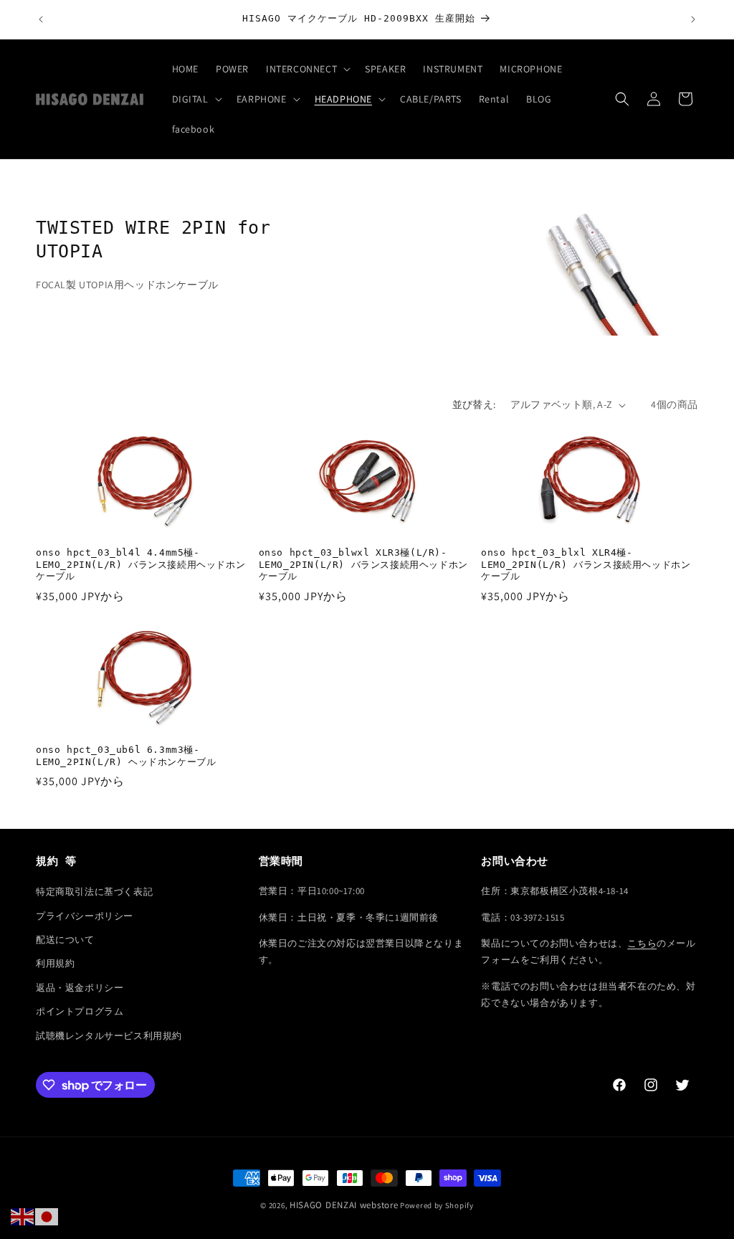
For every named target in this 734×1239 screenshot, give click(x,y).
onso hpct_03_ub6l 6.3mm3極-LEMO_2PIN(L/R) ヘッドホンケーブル (126, 755)
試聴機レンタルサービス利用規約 (109, 1036)
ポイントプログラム (79, 1011)
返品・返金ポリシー (79, 988)
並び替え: (474, 404)
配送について (65, 940)
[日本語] (47, 1216)
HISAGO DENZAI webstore (344, 1205)
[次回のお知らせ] (693, 19)
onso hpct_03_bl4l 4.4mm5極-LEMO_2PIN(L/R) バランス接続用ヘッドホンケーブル (140, 564)
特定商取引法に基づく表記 (94, 892)
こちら (642, 943)
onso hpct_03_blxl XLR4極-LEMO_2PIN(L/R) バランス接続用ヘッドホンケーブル (585, 564)
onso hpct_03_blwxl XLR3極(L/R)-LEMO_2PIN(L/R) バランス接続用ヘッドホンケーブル (363, 564)
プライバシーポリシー (84, 916)
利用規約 (55, 963)
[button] (306, 69)
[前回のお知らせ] (41, 19)
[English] (23, 1216)
